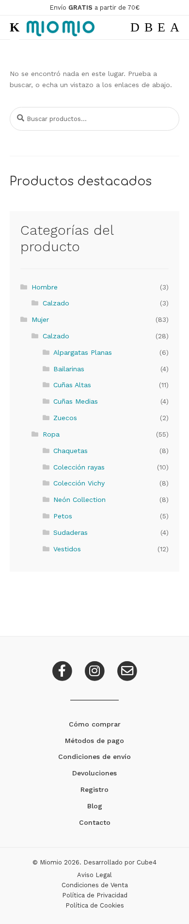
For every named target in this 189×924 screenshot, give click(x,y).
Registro (94, 789)
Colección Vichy (79, 483)
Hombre (45, 287)
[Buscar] (135, 27)
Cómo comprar (95, 724)
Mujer (40, 319)
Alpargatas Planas (82, 352)
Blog (94, 806)
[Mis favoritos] (148, 27)
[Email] (127, 670)
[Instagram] (95, 670)
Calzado (56, 303)
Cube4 (147, 862)
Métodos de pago (94, 740)
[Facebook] (63, 670)
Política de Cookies (94, 905)
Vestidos (67, 549)
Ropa (51, 434)
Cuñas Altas (72, 385)
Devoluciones (94, 773)
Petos (62, 516)
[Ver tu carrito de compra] (174, 27)
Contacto (94, 822)
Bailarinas (68, 369)
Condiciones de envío (94, 756)
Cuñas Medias (75, 401)
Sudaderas (70, 532)
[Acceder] (161, 27)
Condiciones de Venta (95, 885)
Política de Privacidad (94, 895)
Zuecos (65, 418)
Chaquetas (70, 450)
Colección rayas (79, 467)
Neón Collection (79, 499)
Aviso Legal (94, 875)
